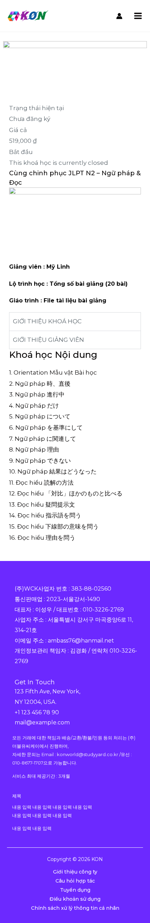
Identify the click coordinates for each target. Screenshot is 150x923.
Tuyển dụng (75, 890)
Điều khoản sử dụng (75, 899)
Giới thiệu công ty (75, 872)
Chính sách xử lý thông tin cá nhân (75, 908)
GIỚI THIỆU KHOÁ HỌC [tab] (47, 321)
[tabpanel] (75, 259)
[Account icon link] (119, 16)
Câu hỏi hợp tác (75, 881)
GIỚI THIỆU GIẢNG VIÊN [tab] (48, 339)
